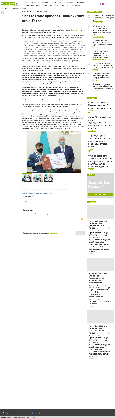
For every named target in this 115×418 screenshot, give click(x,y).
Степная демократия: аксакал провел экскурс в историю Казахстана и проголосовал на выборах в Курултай (100, 161)
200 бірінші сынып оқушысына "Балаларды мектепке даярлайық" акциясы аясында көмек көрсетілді (102, 30)
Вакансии (77, 5)
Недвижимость (30, 5)
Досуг (50, 5)
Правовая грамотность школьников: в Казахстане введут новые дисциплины (103, 86)
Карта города (70, 5)
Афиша (63, 5)
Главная (38, 5)
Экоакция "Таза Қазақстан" (99, 185)
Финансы (82, 2)
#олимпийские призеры (28, 193)
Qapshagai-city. (76, 30)
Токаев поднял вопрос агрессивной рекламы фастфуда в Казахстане (101, 76)
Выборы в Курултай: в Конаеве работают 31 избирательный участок (99, 105)
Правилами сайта (52, 233)
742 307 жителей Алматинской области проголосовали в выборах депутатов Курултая (99, 141)
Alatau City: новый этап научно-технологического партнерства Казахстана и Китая (100, 123)
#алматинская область (42, 193)
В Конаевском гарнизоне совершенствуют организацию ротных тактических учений (102, 54)
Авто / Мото (57, 5)
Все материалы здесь (101, 194)
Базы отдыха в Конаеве (64, 2)
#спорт (51, 193)
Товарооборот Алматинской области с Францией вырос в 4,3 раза (103, 18)
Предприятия (45, 2)
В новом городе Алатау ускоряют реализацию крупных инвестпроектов (102, 43)
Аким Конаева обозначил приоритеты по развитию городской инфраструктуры (103, 65)
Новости (32, 2)
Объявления (44, 5)
